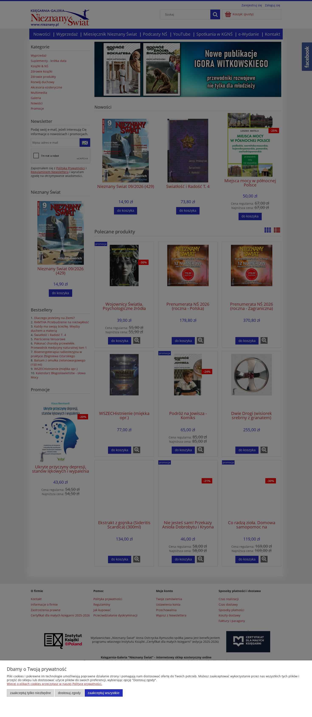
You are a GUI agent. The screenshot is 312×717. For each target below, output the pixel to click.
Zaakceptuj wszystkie (103, 693)
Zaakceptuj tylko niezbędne (30, 693)
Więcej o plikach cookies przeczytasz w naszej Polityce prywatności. (54, 684)
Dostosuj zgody (69, 693)
